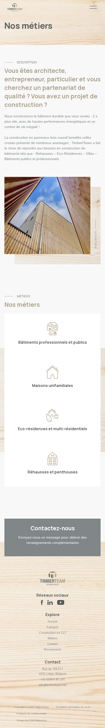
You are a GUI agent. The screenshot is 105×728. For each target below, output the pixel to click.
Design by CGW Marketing (31, 720)
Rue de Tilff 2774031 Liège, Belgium (52, 671)
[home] (13, 7)
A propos (52, 627)
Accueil (52, 621)
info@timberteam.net (52, 685)
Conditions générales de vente (73, 707)
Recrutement (52, 649)
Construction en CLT (52, 632)
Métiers (52, 638)
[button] (93, 7)
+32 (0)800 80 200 (52, 679)
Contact (52, 644)
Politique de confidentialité (31, 713)
